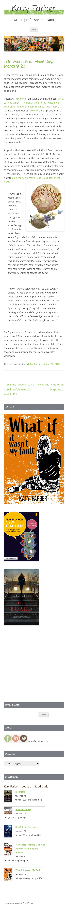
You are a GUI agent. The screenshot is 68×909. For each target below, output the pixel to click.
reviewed (21, 98)
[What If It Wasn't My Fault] (10, 875)
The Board (20, 791)
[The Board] (9, 796)
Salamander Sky (23, 809)
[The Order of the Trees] (9, 832)
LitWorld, (33, 110)
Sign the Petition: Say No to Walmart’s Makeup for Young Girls (19, 389)
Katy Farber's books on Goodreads (26, 786)
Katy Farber (34, 9)
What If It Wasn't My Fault (28, 870)
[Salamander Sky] (10, 811)
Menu (34, 29)
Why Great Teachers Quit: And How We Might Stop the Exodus (30, 848)
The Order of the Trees (26, 827)
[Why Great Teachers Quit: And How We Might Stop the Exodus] (10, 849)
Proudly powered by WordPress (18, 903)
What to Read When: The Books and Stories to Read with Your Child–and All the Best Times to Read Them (34, 102)
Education (33, 363)
